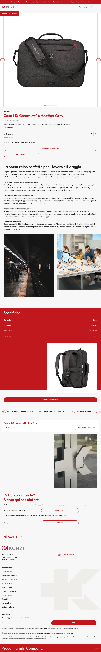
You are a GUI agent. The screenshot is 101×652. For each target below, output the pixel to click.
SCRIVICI (60, 523)
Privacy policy (7, 595)
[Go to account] (85, 7)
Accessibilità (6, 603)
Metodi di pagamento (9, 579)
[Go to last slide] (2, 60)
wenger (14, 13)
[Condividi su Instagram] (21, 536)
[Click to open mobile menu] (96, 7)
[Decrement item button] (87, 134)
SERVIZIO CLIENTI (68, 555)
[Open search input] (80, 7)
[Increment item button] (95, 134)
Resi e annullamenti (9, 607)
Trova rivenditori (50, 400)
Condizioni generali (9, 591)
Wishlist (22, 155)
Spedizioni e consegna (9, 575)
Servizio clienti (7, 587)
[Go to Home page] (8, 7)
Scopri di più (8, 127)
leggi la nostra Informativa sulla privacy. (36, 638)
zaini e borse (6, 13)
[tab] (45, 105)
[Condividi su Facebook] (25, 536)
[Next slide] (98, 60)
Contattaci (59, 510)
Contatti (5, 599)
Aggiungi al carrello (86, 428)
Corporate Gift (7, 571)
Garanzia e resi (7, 583)
